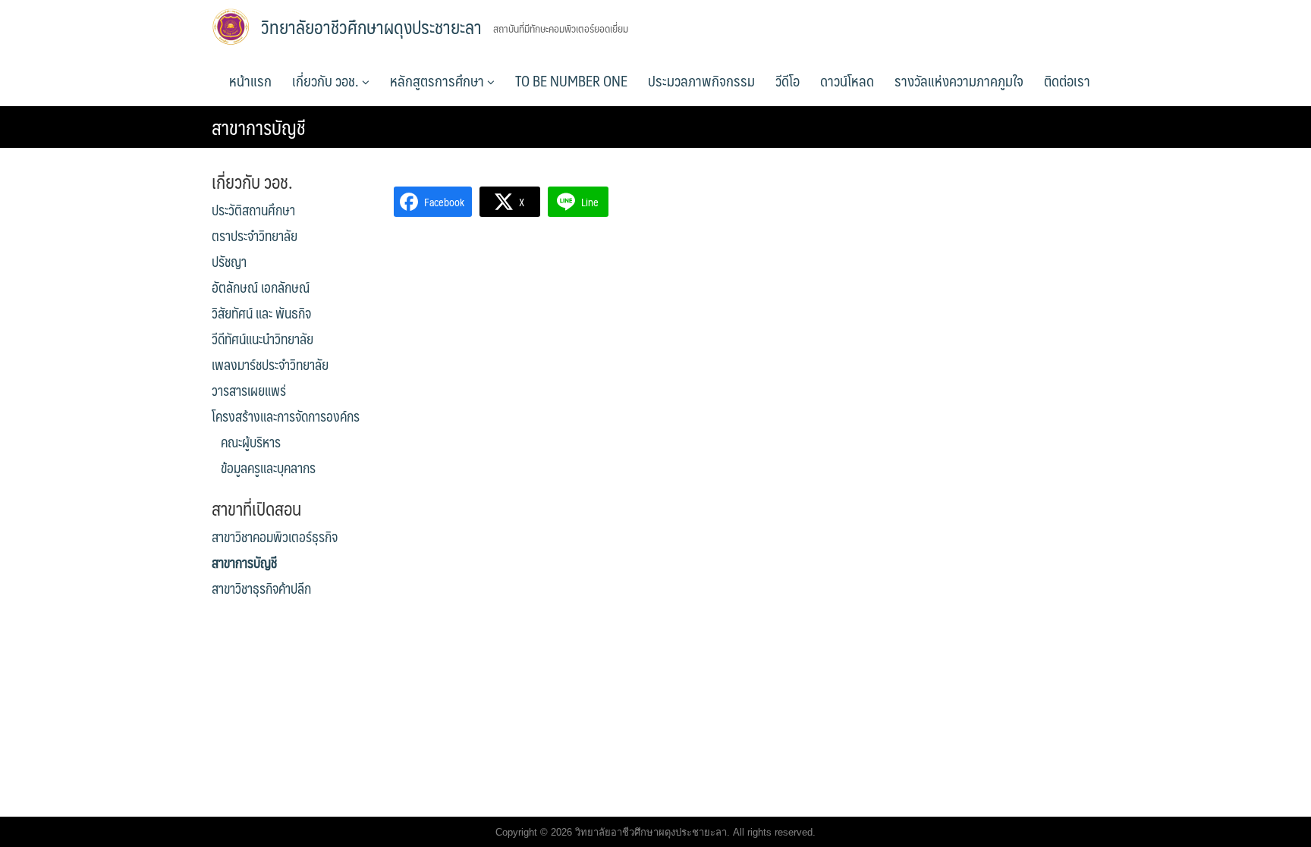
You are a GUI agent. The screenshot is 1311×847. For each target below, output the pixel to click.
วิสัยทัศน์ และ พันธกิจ (261, 313)
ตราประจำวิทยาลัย (254, 235)
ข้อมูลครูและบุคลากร (268, 467)
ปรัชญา (229, 261)
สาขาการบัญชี (244, 562)
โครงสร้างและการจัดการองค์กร (286, 416)
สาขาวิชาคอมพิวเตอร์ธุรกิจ (275, 536)
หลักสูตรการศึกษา (438, 80)
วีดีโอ (787, 80)
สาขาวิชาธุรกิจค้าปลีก (261, 588)
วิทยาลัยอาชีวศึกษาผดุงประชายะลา (371, 26)
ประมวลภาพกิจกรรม (701, 80)
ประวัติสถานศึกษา (253, 210)
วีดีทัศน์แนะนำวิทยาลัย (262, 339)
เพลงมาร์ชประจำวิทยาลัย (270, 364)
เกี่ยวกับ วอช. (327, 80)
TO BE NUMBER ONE (571, 80)
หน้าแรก (250, 80)
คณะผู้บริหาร (251, 442)
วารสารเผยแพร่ (249, 390)
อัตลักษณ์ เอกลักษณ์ (261, 287)
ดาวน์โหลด (847, 80)
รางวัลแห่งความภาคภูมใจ (958, 80)
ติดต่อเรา (1067, 80)
